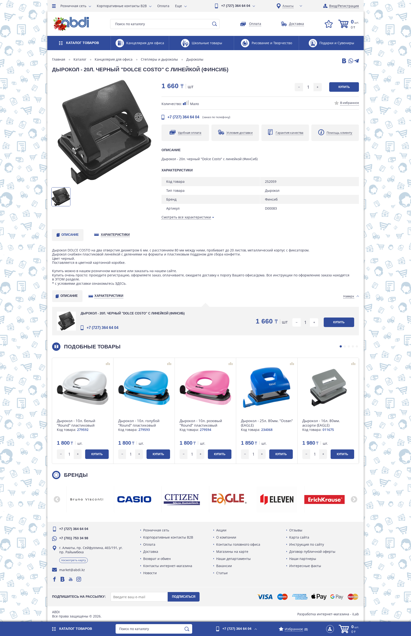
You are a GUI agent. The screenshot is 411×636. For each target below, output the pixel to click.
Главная (58, 59)
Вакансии (224, 566)
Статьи (222, 573)
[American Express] (300, 597)
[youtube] (70, 579)
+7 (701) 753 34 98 (73, 538)
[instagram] (78, 579)
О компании (226, 537)
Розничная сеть (73, 6)
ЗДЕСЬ (120, 283)
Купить (344, 87)
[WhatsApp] (350, 61)
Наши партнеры (302, 558)
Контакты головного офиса (238, 544)
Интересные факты (305, 566)
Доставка (150, 551)
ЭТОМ (60, 279)
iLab (355, 614)
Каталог (79, 59)
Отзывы (295, 530)
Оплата (163, 6)
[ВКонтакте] (344, 61)
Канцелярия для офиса (113, 59)
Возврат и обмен (157, 558)
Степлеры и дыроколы (159, 59)
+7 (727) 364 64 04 (235, 6)
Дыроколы (194, 59)
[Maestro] (282, 597)
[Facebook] (54, 579)
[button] (341, 346)
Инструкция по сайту (306, 544)
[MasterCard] (353, 597)
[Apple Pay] (318, 597)
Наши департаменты (233, 558)
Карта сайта (299, 537)
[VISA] (265, 597)
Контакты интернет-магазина (167, 566)
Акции (221, 530)
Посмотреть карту (73, 560)
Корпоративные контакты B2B (122, 6)
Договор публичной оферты (312, 551)
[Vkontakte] (62, 579)
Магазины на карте (232, 551)
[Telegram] (356, 61)
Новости (150, 573)
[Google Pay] (336, 597)
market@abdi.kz (72, 570)
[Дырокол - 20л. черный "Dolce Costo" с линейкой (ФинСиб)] (104, 132)
